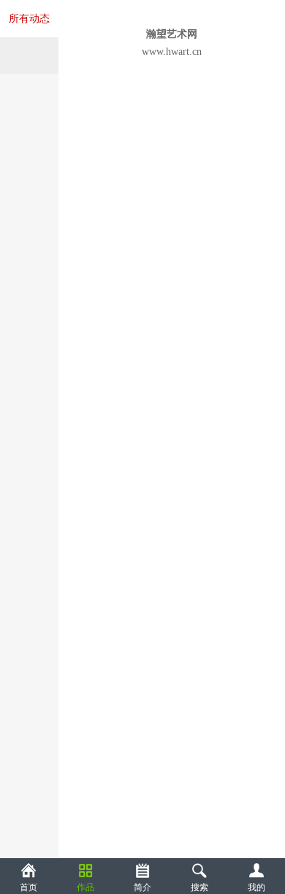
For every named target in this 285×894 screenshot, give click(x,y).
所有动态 (29, 18)
